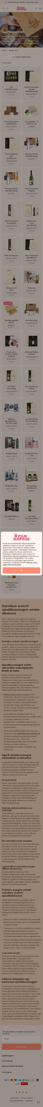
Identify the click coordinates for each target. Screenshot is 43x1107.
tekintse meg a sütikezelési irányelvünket (20, 563)
